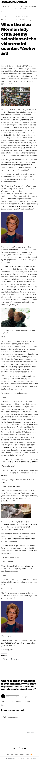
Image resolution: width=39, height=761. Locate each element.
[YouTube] (25, 748)
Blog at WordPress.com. (16, 754)
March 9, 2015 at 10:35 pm (16, 697)
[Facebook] (19, 748)
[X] (22, 748)
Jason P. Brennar (12, 695)
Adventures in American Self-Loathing (16, 20)
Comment (30, 732)
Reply (3, 705)
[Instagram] (14, 748)
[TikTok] (17, 748)
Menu (3, 12)
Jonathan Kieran (14, 2)
